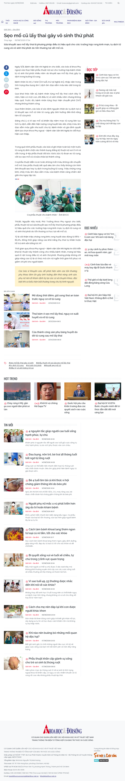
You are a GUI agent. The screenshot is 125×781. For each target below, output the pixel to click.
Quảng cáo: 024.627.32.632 (91, 3)
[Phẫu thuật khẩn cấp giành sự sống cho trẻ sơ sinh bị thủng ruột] (13, 663)
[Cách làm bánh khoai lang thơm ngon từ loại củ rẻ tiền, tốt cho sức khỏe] (13, 534)
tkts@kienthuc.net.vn (48, 776)
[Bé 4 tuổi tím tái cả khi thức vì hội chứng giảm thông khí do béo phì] (13, 484)
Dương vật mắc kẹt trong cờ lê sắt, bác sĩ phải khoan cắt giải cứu (108, 93)
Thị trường (48, 22)
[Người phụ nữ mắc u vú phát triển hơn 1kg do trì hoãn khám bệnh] (13, 508)
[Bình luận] (6, 92)
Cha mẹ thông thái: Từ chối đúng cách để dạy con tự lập (108, 123)
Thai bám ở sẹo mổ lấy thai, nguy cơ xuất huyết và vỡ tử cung (55, 315)
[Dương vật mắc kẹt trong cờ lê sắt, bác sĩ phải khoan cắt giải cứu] (89, 93)
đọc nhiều (91, 227)
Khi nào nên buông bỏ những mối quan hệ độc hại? (51, 634)
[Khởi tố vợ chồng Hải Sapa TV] (47, 391)
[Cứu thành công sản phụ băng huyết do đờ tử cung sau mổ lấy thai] (17, 338)
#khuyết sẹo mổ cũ (52, 365)
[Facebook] (6, 67)
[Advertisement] (63, 696)
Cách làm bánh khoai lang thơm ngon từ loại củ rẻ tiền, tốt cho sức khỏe (50, 531)
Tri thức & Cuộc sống (105, 755)
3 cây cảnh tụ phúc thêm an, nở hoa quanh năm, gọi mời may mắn (98, 252)
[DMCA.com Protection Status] (101, 760)
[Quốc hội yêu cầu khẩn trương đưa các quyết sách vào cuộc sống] (77, 391)
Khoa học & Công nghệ (20, 22)
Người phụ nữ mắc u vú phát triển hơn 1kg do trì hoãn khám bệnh (50, 505)
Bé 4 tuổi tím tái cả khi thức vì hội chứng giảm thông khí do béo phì (47, 482)
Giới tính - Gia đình (91, 22)
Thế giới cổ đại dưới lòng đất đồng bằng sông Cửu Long (98, 282)
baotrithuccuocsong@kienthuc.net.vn (24, 776)
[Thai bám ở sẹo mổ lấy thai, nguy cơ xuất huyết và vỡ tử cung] (17, 320)
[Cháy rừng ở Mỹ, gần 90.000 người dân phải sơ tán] (17, 391)
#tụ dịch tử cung (16, 365)
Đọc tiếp (92, 69)
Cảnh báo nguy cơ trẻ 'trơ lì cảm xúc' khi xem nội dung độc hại (108, 78)
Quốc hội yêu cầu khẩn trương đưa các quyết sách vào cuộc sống (75, 408)
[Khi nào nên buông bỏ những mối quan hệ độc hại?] (13, 637)
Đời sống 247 (37, 22)
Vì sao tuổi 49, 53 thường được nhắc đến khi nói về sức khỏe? (49, 583)
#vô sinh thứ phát (34, 365)
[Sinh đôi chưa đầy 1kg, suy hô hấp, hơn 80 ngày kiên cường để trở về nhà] (89, 139)
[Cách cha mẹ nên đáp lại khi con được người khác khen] (13, 611)
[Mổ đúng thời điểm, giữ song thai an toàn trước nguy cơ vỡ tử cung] (17, 302)
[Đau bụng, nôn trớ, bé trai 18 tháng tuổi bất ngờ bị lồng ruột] (13, 459)
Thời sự (8, 22)
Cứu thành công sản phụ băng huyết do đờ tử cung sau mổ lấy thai (55, 334)
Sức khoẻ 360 (106, 22)
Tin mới (8, 425)
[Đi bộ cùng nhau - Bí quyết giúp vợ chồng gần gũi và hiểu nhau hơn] (89, 109)
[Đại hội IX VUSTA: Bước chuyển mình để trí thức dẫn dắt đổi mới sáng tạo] (108, 391)
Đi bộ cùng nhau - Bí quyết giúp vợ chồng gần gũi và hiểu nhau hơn (107, 108)
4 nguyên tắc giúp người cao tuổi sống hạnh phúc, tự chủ (50, 432)
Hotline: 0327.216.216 (46, 3)
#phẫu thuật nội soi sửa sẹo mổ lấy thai (53, 363)
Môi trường (59, 22)
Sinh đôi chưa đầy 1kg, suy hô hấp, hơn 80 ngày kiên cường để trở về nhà (107, 139)
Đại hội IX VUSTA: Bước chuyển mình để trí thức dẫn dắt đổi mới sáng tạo (107, 408)
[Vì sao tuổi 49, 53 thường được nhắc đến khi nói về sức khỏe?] (13, 585)
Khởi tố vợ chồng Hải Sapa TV (45, 404)
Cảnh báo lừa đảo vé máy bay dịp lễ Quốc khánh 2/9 (98, 267)
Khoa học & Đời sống (62, 10)
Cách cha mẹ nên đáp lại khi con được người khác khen (50, 608)
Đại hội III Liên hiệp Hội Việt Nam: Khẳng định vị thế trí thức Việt (98, 298)
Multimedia (119, 22)
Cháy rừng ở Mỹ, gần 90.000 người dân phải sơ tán (17, 406)
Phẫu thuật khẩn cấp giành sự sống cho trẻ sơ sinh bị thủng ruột (48, 660)
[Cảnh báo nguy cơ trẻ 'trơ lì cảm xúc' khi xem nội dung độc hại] (89, 78)
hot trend (10, 378)
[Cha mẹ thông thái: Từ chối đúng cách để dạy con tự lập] (89, 124)
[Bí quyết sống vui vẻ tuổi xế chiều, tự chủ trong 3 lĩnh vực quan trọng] (13, 559)
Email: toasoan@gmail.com (68, 3)
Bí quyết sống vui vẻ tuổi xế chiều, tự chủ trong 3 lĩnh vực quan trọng (49, 557)
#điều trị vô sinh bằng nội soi (21, 368)
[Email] (6, 79)
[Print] (6, 85)
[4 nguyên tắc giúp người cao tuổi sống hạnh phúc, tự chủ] (13, 435)
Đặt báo (33, 3)
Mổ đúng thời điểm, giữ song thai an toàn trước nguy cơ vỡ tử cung (55, 297)
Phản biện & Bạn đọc (74, 22)
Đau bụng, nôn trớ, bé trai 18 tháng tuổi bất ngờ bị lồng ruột (51, 456)
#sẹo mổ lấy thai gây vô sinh (21, 363)
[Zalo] (6, 73)
